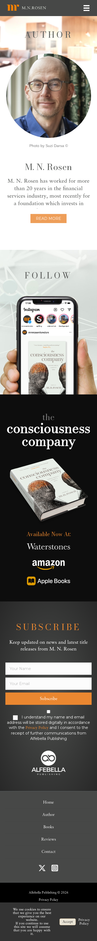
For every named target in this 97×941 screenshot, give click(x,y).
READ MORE (48, 218)
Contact (48, 852)
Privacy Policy (37, 728)
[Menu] (86, 8)
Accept (68, 922)
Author (48, 815)
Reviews (48, 840)
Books (48, 827)
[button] (48, 698)
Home (48, 803)
